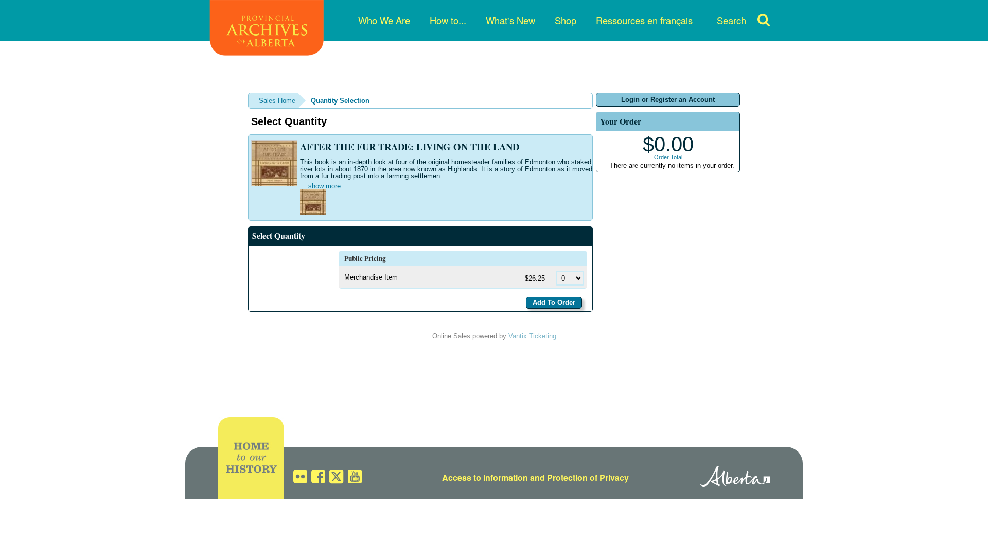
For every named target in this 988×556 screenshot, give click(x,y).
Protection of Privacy (588, 477)
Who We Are (384, 20)
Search (731, 20)
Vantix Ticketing (532, 336)
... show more (320, 186)
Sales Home (277, 101)
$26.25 (536, 278)
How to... (448, 20)
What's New (510, 20)
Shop (565, 20)
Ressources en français (644, 20)
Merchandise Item (371, 277)
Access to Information (485, 477)
